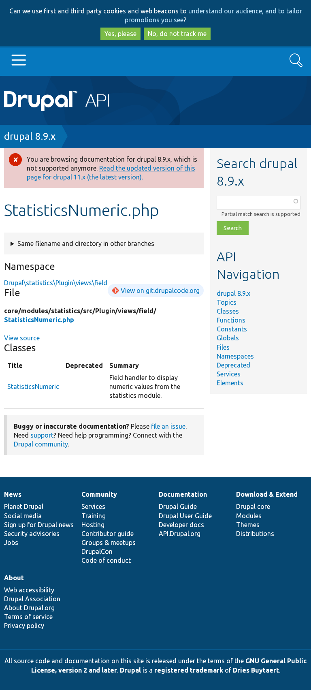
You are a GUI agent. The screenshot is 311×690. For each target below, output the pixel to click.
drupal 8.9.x (29, 136)
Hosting (92, 524)
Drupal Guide (178, 506)
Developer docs (181, 524)
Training (93, 515)
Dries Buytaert (256, 670)
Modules (249, 515)
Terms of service (28, 616)
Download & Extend (267, 494)
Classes (228, 311)
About (14, 577)
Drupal (130, 670)
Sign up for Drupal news (39, 524)
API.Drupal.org (179, 533)
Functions (231, 320)
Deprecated (233, 365)
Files (223, 347)
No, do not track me (177, 33)
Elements (230, 383)
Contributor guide (107, 533)
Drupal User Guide (185, 515)
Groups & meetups (108, 542)
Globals (228, 338)
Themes (248, 524)
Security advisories (32, 533)
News (12, 494)
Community (99, 494)
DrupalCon (97, 551)
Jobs (11, 542)
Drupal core (253, 506)
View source (22, 338)
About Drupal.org (29, 607)
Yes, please (120, 33)
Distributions (255, 533)
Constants (232, 329)
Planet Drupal (23, 506)
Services (229, 374)
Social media (23, 515)
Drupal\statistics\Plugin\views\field (55, 282)
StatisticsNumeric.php (39, 319)
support (41, 435)
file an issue (168, 426)
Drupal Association (32, 598)
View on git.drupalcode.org (160, 290)
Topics (226, 302)
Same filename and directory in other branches (85, 243)
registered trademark (188, 670)
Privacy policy (24, 625)
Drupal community (41, 444)
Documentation (183, 494)
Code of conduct (106, 560)
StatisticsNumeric (33, 386)
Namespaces (235, 356)
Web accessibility (29, 590)
